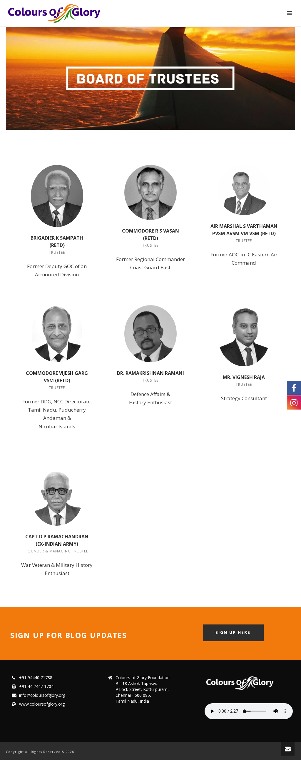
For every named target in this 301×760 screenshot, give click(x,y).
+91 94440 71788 (35, 677)
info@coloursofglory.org (42, 695)
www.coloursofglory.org (42, 704)
